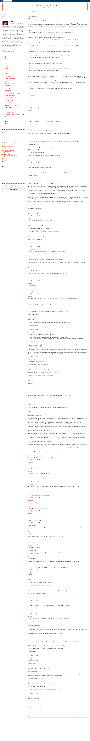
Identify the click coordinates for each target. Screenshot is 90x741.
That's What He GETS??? (9, 97)
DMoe (29, 97)
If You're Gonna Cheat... (9, 102)
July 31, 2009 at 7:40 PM (34, 693)
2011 (5, 61)
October (6, 70)
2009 (5, 65)
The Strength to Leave (8, 81)
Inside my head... (7, 154)
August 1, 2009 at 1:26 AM (34, 700)
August (6, 73)
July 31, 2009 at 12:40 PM (34, 162)
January (6, 125)
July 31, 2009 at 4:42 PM (34, 600)
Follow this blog (13, 189)
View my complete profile (8, 51)
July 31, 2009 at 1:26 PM (34, 329)
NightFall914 (30, 359)
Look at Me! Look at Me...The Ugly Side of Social (12, 143)
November (7, 68)
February (6, 123)
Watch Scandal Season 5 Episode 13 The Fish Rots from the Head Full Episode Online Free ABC (13, 139)
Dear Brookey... (7, 85)
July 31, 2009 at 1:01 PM (34, 287)
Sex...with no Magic (8, 88)
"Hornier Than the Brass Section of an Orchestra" (13, 93)
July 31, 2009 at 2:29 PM (34, 387)
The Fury (29, 572)
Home (58, 705)
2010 (5, 63)
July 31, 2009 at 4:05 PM (34, 522)
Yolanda (29, 302)
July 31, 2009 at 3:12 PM (34, 397)
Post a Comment (31, 703)
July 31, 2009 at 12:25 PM (34, 113)
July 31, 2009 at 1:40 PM (34, 356)
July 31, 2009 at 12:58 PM (34, 280)
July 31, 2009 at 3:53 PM (34, 488)
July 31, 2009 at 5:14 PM (34, 655)
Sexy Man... (7, 92)
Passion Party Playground (9, 161)
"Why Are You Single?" (9, 100)
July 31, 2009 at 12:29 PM (34, 125)
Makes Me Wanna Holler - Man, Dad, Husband (12, 142)
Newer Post (30, 705)
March (6, 121)
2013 (5, 58)
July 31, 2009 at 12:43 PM (34, 215)
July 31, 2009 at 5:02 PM (34, 613)
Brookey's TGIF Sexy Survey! (34, 14)
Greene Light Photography (9, 150)
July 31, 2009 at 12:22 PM (34, 100)
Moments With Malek (8, 137)
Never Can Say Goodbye (9, 107)
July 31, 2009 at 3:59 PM (34, 503)
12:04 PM (35, 16)
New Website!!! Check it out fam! (9, 159)
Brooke (29, 110)
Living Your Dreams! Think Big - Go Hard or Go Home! (14, 114)
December (7, 66)
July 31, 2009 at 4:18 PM (34, 547)
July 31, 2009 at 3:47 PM (34, 468)
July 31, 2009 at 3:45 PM (34, 459)
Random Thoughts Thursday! (10, 78)
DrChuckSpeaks (7, 133)
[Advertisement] (38, 727)
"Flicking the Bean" (8, 90)
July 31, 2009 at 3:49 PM (34, 481)
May (6, 118)
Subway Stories (6, 147)
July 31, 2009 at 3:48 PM (34, 475)
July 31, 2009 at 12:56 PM (34, 246)
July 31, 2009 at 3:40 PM (34, 452)
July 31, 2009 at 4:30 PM (34, 569)
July (6, 75)
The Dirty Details (7, 166)
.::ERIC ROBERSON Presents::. (10, 158)
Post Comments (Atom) (37, 707)
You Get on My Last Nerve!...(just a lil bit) (12, 80)
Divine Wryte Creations (8, 146)
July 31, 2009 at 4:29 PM (34, 563)
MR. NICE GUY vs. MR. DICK (10, 83)
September (7, 71)
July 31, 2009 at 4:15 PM (34, 538)
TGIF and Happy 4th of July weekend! (11, 110)
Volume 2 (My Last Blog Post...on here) (10, 155)
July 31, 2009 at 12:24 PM (34, 107)
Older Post (86, 705)
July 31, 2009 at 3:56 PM (34, 497)
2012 (5, 60)
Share (29, 715)
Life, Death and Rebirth (9, 109)
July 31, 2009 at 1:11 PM (34, 300)
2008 (5, 127)
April (6, 119)
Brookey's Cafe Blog (45, 5)
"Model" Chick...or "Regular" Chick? (11, 105)
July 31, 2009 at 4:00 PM (34, 510)
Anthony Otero (30, 103)
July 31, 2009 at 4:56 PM (34, 607)
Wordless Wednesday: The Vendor (9, 151)
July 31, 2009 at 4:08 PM (34, 528)
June (6, 116)
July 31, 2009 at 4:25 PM (34, 553)
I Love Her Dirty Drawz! (9, 98)
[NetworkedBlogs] (13, 187)
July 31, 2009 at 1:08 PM (34, 293)
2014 (5, 56)
